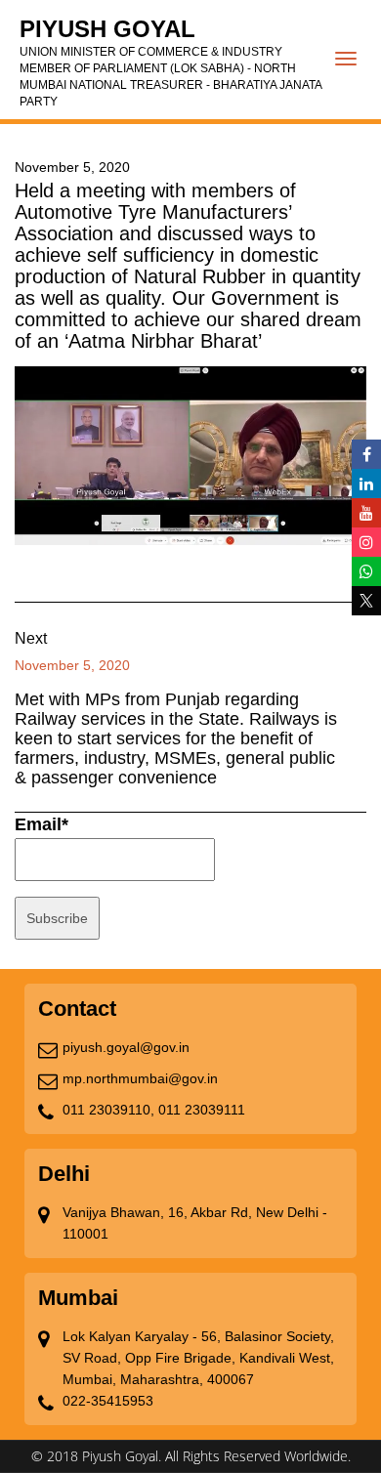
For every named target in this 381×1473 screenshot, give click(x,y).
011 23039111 (201, 1109)
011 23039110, (108, 1109)
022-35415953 (108, 1401)
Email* (41, 824)
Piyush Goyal (170, 62)
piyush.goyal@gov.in (126, 1047)
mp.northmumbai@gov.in (140, 1078)
